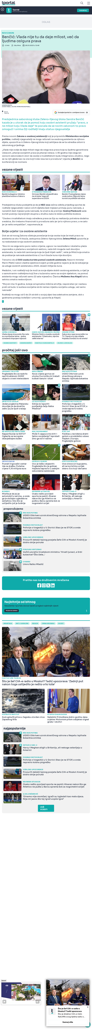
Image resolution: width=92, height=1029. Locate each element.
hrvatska (7, 623)
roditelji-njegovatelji (44, 343)
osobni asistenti (10, 343)
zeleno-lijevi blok (64, 343)
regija (35, 623)
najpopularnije (14, 728)
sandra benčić (26, 343)
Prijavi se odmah (11, 610)
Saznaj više (67, 1022)
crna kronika (48, 623)
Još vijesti (43, 808)
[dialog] (67, 1002)
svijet (61, 623)
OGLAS (46, 22)
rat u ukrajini (22, 623)
